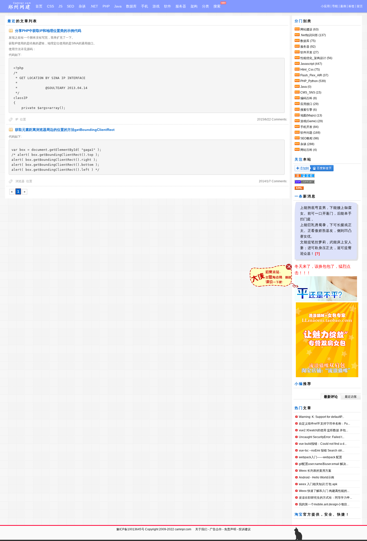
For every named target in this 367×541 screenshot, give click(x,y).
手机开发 (309, 127)
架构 (193, 6)
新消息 (309, 196)
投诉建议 (245, 529)
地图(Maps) (311, 115)
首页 (38, 6)
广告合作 (216, 529)
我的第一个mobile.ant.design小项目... (324, 504)
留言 (360, 6)
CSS (50, 6)
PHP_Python (313, 81)
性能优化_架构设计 (316, 58)
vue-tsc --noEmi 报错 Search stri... (321, 450)
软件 (167, 6)
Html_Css (310, 69)
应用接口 (309, 104)
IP (16, 119)
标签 (352, 6)
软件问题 (310, 132)
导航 (335, 6)
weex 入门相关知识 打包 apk (318, 484)
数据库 (131, 6)
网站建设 (309, 29)
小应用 (325, 6)
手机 (144, 6)
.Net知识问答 (313, 35)
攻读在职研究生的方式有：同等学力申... (325, 497)
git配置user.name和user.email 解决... (323, 464)
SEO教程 (309, 138)
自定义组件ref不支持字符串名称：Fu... (324, 423)
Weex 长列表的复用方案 (315, 470)
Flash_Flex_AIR (314, 75)
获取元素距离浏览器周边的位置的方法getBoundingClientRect (65, 130)
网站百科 (308, 150)
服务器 (181, 6)
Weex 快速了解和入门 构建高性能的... (324, 491)
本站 (307, 159)
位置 (23, 119)
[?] (317, 254)
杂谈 (82, 6)
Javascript (311, 64)
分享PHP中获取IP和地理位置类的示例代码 (48, 31)
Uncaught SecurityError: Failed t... (321, 437)
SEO (70, 6)
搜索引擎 (308, 109)
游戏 (156, 6)
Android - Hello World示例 (316, 477)
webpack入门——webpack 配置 (320, 457)
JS (60, 6)
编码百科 (308, 98)
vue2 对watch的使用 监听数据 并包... (323, 430)
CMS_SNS (310, 92)
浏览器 (19, 181)
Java (118, 6)
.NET (94, 6)
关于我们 (201, 529)
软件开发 (309, 52)
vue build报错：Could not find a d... (323, 444)
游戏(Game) (311, 121)
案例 (343, 6)
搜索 (216, 6)
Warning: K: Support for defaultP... (321, 417)
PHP (106, 6)
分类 (205, 6)
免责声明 (230, 529)
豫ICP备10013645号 (130, 529)
